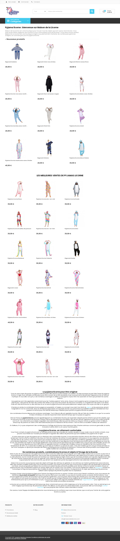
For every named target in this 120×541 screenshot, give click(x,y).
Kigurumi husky (70, 258)
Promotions (10, 510)
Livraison (17, 537)
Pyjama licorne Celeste (44, 258)
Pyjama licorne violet (77, 126)
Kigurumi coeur (13, 288)
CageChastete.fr (88, 480)
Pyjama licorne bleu (71, 229)
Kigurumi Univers (43, 158)
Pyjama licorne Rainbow (16, 258)
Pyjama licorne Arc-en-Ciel (45, 229)
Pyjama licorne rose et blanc (74, 317)
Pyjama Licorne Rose (15, 199)
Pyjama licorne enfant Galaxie (75, 376)
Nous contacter (21, 538)
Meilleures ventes (12, 516)
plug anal (99, 467)
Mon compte (12, 2)
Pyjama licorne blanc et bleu (46, 317)
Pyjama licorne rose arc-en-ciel (47, 376)
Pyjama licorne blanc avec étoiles (81, 94)
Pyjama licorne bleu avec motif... (16, 126)
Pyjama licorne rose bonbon (17, 317)
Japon (89, 407)
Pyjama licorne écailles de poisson (19, 229)
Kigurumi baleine (11, 62)
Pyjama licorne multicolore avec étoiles (18, 160)
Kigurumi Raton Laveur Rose (79, 62)
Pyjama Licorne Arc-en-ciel (45, 199)
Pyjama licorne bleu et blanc (79, 158)
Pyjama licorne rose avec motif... (16, 94)
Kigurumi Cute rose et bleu (46, 62)
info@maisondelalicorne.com (70, 519)
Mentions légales (26, 537)
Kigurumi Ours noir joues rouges (48, 94)
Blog (36, 510)
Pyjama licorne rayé (14, 347)
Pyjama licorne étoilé (72, 347)
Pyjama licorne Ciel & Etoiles (74, 288)
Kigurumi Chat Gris (43, 126)
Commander (24, 2)
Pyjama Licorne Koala (72, 199)
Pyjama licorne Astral (43, 288)
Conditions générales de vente (40, 537)
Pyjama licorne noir (42, 347)
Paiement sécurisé (11, 538)
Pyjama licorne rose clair (16, 376)
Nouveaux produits (12, 513)
